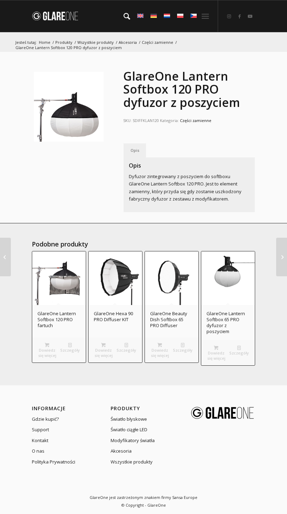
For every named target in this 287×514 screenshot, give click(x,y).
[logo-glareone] (61, 16)
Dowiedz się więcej (47, 352)
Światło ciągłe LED (129, 429)
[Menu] (205, 16)
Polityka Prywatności (53, 462)
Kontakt (40, 440)
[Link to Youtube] (250, 16)
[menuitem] (123, 16)
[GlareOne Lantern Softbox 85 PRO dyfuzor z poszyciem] (5, 257)
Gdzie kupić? (45, 419)
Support (40, 429)
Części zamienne (195, 120)
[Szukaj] (123, 16)
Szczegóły (70, 350)
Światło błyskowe (129, 419)
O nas (38, 451)
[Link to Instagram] (229, 16)
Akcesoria (121, 451)
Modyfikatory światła (133, 440)
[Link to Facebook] (239, 16)
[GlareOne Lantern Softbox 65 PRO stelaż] (281, 257)
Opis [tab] (135, 150)
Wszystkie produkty (132, 462)
